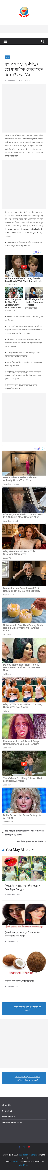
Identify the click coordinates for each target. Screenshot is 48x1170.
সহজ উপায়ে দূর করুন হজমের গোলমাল (30, 841)
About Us (6, 1105)
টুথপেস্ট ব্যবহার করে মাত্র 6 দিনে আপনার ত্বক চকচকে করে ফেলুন (23, 934)
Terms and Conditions (12, 1122)
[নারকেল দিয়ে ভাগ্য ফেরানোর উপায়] (24, 952)
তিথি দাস (27, 80)
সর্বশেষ (7, 57)
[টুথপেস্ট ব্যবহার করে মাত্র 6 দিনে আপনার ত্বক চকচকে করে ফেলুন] (24, 906)
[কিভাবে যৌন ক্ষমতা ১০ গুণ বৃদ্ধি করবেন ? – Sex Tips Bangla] (24, 857)
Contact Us (7, 1111)
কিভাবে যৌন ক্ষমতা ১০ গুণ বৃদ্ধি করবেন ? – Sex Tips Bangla (23, 887)
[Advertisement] (24, 108)
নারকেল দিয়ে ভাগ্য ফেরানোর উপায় (19, 981)
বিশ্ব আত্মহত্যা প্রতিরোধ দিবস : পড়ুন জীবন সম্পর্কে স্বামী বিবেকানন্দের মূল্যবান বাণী (24, 832)
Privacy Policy (8, 1116)
